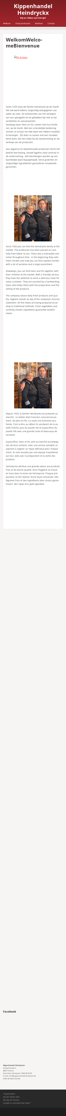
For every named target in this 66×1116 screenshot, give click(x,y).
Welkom (7, 23)
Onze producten (22, 23)
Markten (39, 23)
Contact (51, 23)
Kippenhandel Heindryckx (33, 9)
